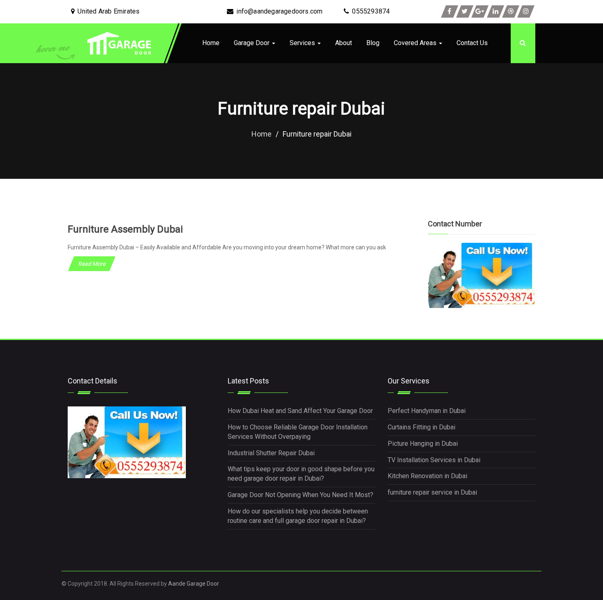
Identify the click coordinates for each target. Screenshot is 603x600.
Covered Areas (416, 43)
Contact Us (472, 43)
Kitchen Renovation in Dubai (427, 476)
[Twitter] (464, 11)
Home (210, 43)
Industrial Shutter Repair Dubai (271, 453)
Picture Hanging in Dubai (423, 443)
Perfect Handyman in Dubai (427, 411)
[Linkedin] (495, 11)
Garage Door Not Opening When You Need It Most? (300, 495)
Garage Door (252, 43)
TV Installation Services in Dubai (434, 460)
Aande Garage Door (193, 583)
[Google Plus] (480, 11)
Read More (91, 263)
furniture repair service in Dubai (432, 492)
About (343, 43)
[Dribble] (510, 11)
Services (303, 43)
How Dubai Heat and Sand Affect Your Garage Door (300, 411)
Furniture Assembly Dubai (125, 229)
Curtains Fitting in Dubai (421, 427)
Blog (372, 43)
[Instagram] (525, 11)
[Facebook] (449, 11)
